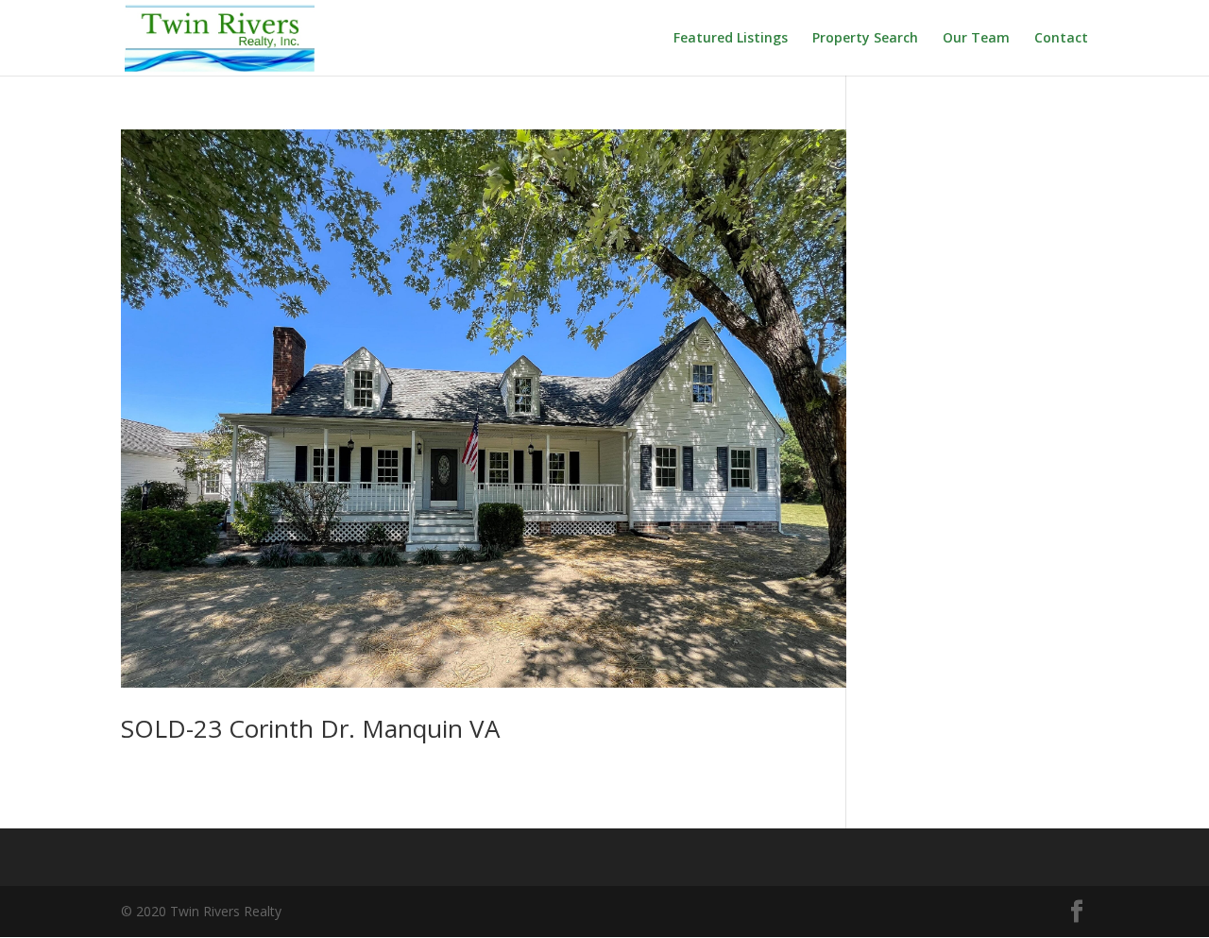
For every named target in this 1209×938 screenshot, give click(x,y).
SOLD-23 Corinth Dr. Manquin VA (310, 728)
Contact (1061, 38)
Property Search (865, 38)
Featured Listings (730, 38)
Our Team (976, 38)
